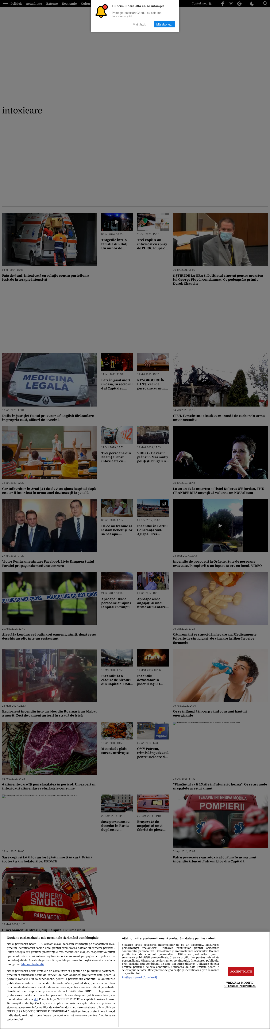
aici (36, 999)
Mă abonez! (164, 24)
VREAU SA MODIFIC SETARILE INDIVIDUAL (240, 984)
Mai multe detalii (32, 964)
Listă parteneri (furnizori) (139, 977)
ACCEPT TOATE (241, 971)
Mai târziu (139, 24)
